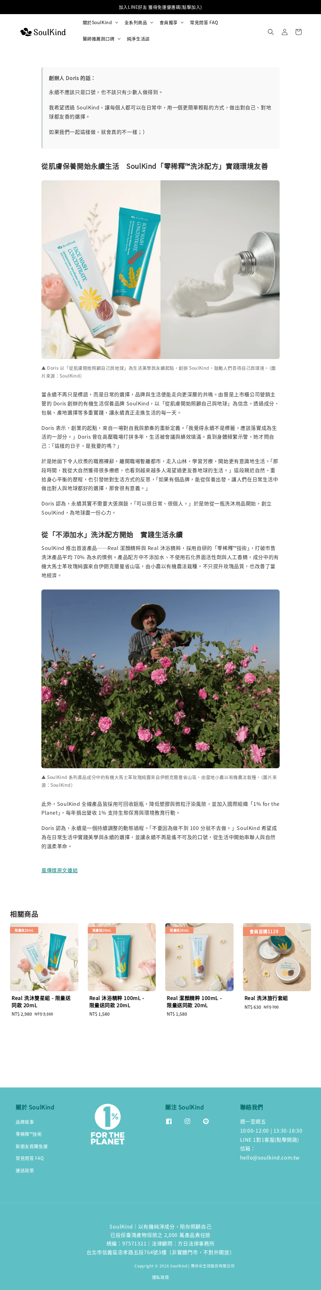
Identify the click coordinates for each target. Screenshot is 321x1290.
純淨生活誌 (138, 38)
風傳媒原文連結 (59, 870)
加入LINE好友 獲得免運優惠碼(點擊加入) (160, 7)
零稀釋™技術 (29, 1134)
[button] (271, 32)
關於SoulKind (97, 22)
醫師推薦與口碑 (99, 38)
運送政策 (25, 1170)
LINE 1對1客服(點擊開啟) (269, 1139)
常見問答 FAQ (204, 22)
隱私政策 (160, 1277)
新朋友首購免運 (32, 1146)
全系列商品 (135, 22)
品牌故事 (25, 1122)
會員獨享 (169, 22)
